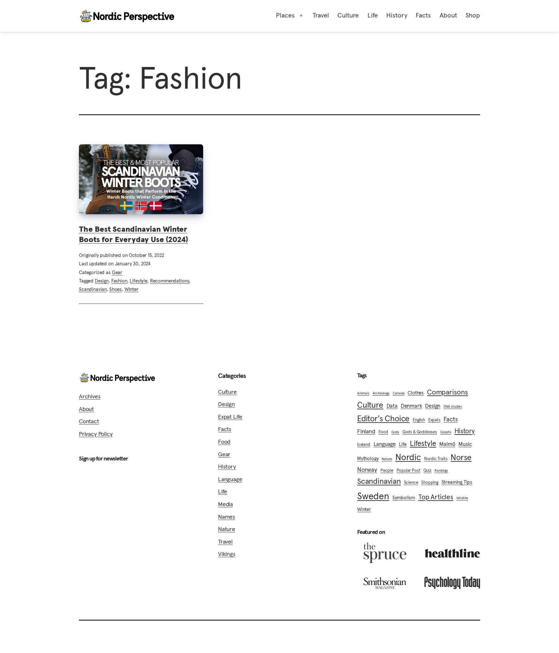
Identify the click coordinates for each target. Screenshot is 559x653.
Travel (320, 15)
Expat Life (230, 416)
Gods (395, 432)
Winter (131, 289)
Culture (348, 15)
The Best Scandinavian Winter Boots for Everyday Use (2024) (133, 234)
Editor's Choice (383, 419)
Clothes (416, 393)
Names (226, 516)
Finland (366, 431)
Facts (423, 15)
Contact (89, 421)
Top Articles (435, 497)
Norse (461, 457)
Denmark (411, 406)
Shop (473, 15)
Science (411, 482)
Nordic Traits (436, 458)
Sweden (373, 496)
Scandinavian (93, 289)
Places (285, 15)
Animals (363, 393)
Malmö (447, 444)
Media (225, 504)
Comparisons (447, 391)
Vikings (227, 554)
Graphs (445, 432)
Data (392, 406)
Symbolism (403, 497)
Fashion (119, 281)
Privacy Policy (95, 433)
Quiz (427, 470)
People (386, 470)
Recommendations (170, 281)
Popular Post (409, 470)
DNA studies (453, 406)
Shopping (429, 482)
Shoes (115, 289)
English (419, 420)
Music (465, 444)
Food (224, 441)
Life (372, 15)
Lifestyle (139, 281)
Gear (117, 272)
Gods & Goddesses (419, 432)
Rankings (441, 471)
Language (230, 479)
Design (102, 281)
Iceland (363, 444)
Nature (226, 529)
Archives (90, 396)
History (396, 15)
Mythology (367, 458)
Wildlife (462, 498)
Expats (434, 420)
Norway (367, 469)
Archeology (381, 393)
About (448, 15)
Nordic (408, 457)
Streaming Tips (457, 482)
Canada (399, 393)
